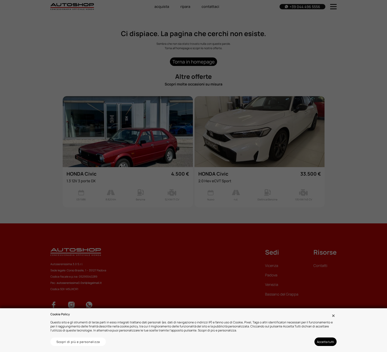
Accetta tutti (325, 342)
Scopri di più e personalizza (78, 342)
